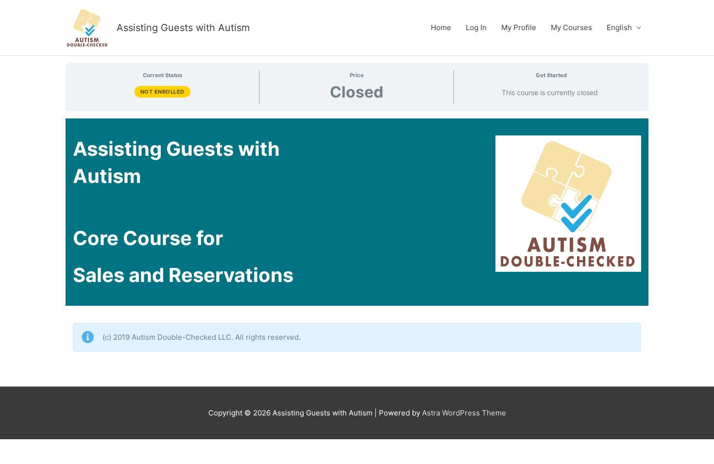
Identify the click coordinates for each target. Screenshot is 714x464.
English (619, 27)
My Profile (518, 27)
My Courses (571, 27)
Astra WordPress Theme (464, 412)
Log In (476, 27)
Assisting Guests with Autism (183, 27)
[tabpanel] (357, 248)
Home (441, 27)
